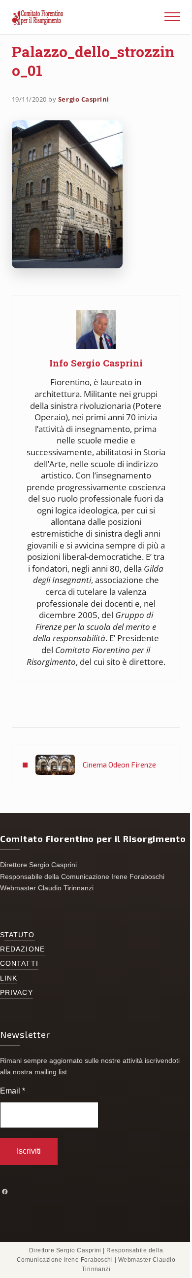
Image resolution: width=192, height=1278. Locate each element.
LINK (8, 978)
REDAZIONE (22, 949)
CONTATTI (19, 963)
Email (12, 1091)
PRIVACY (16, 992)
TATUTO (19, 935)
